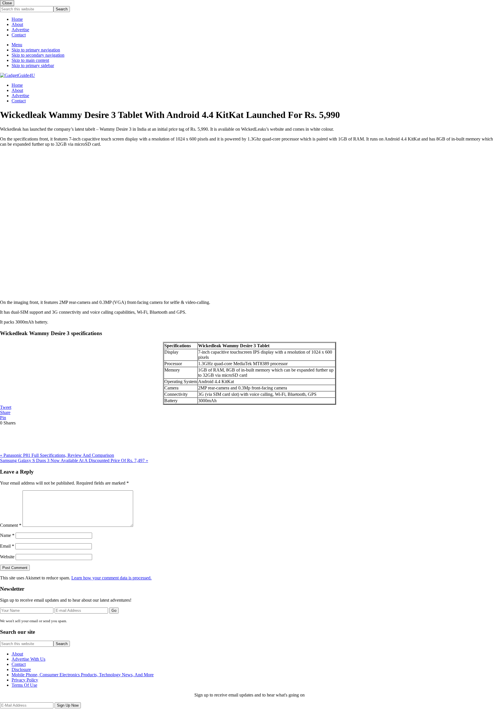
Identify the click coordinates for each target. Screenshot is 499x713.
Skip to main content (30, 60)
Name (7, 535)
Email (7, 546)
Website (7, 556)
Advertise (20, 29)
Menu (17, 44)
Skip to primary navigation (36, 49)
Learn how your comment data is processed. (111, 577)
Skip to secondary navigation (38, 55)
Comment (10, 525)
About (17, 24)
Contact (19, 34)
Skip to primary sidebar (33, 65)
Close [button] (7, 3)
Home (17, 19)
